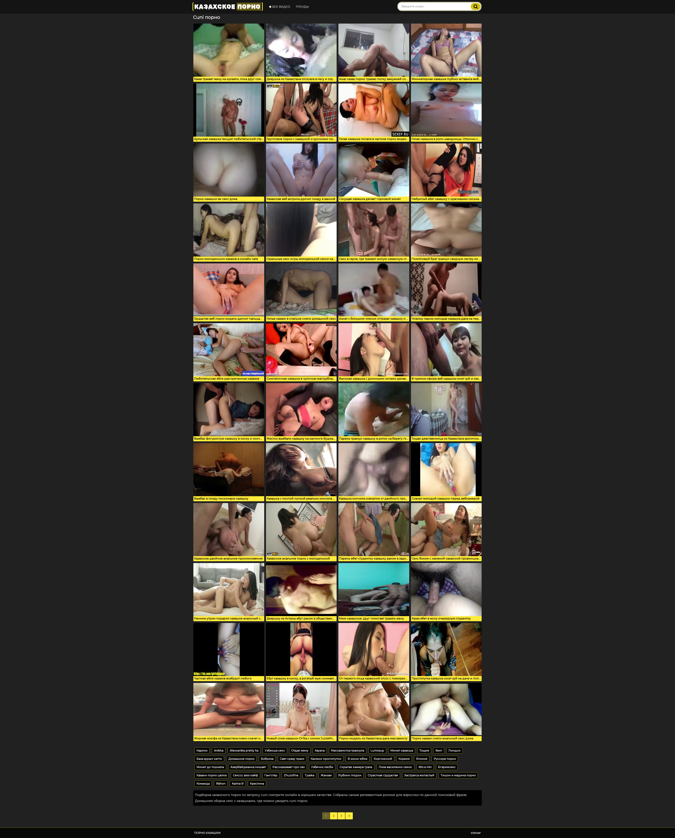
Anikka (218, 750)
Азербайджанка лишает (248, 767)
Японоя (421, 758)
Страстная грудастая (383, 775)
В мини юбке (357, 758)
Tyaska (309, 775)
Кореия (404, 758)
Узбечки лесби (322, 767)
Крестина (257, 783)
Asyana (320, 750)
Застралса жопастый (419, 775)
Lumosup (377, 750)
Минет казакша (401, 750)
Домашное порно (241, 758)
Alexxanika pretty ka (244, 750)
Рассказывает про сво (288, 767)
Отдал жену (299, 750)
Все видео (281, 6)
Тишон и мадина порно (458, 775)
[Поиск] (476, 6)
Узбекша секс (275, 750)
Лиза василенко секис (395, 767)
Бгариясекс (447, 767)
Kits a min (425, 767)
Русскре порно (445, 758)
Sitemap (476, 832)
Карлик (202, 750)
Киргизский (383, 758)
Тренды (302, 6)
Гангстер (270, 775)
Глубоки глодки (349, 775)
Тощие (424, 750)
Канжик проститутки (326, 758)
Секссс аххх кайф (245, 775)
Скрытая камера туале (356, 767)
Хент (438, 750)
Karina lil (238, 783)
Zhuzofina (291, 775)
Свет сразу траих (292, 758)
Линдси (454, 750)
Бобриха (267, 758)
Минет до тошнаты (210, 767)
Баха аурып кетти (209, 758)
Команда (203, 783)
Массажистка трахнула (347, 750)
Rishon (221, 783)
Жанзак (326, 775)
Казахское (227, 6)
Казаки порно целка (212, 775)
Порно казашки (207, 832)
